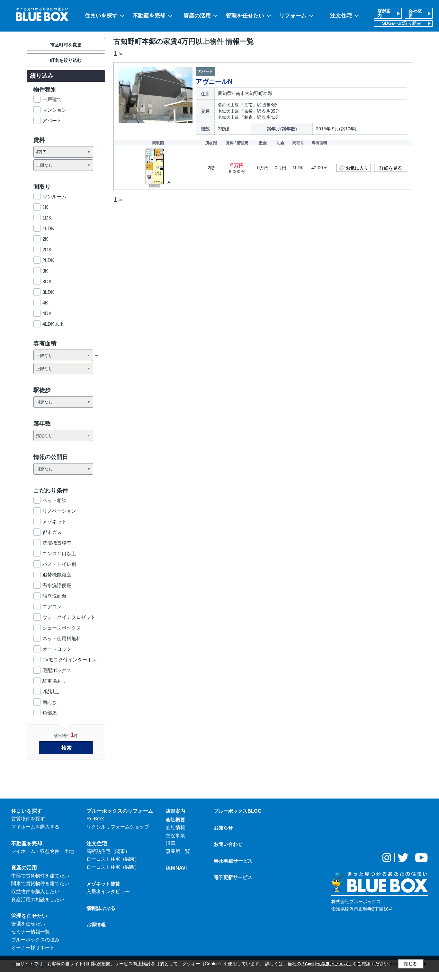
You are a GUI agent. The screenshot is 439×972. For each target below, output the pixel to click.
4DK (47, 313)
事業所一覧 (178, 851)
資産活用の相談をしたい (37, 899)
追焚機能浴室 (56, 574)
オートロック (56, 649)
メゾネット (54, 521)
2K (45, 239)
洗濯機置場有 (56, 543)
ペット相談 (54, 500)
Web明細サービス (233, 861)
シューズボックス (61, 628)
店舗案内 (384, 13)
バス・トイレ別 (59, 564)
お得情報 (96, 924)
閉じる (410, 963)
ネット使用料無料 (61, 638)
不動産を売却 (149, 16)
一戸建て (52, 99)
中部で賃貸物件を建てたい (40, 875)
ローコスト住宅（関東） (112, 859)
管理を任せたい (245, 16)
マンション (54, 110)
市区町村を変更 (66, 44)
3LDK (48, 292)
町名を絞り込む (66, 60)
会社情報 (175, 827)
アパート (52, 120)
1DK (47, 217)
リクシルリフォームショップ (117, 826)
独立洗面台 (54, 596)
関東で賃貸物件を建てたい (40, 883)
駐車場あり (54, 681)
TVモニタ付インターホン (69, 659)
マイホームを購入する (35, 826)
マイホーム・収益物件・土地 (42, 851)
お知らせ (223, 827)
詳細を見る (391, 168)
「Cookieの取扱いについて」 (327, 964)
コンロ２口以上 (59, 553)
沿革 (170, 843)
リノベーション (59, 511)
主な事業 (175, 835)
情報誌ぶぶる (100, 908)
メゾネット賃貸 (103, 883)
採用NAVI (176, 868)
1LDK (48, 228)
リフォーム (293, 16)
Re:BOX (95, 818)
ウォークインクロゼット (68, 617)
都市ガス (52, 532)
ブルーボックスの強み (35, 939)
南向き (49, 702)
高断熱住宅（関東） (108, 851)
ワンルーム (54, 196)
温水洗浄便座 (56, 585)
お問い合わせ (228, 844)
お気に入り (357, 168)
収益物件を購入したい (35, 891)
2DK (47, 249)
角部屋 (49, 712)
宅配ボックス (56, 670)
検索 (66, 748)
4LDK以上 (53, 324)
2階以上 (50, 691)
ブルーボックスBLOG (238, 811)
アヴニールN (214, 81)
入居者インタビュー (108, 891)
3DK (47, 281)
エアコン (52, 606)
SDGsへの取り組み (401, 23)
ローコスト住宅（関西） (112, 867)
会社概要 (415, 13)
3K (45, 271)
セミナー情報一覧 (30, 931)
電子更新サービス (233, 877)
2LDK (48, 260)
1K (45, 207)
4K (45, 302)
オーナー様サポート (33, 947)
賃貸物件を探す (28, 818)
